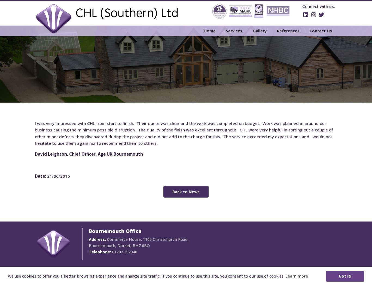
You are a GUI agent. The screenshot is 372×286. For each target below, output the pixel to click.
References (288, 30)
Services (234, 30)
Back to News (186, 191)
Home (210, 30)
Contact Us (321, 30)
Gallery (260, 30)
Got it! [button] (345, 276)
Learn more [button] (296, 276)
